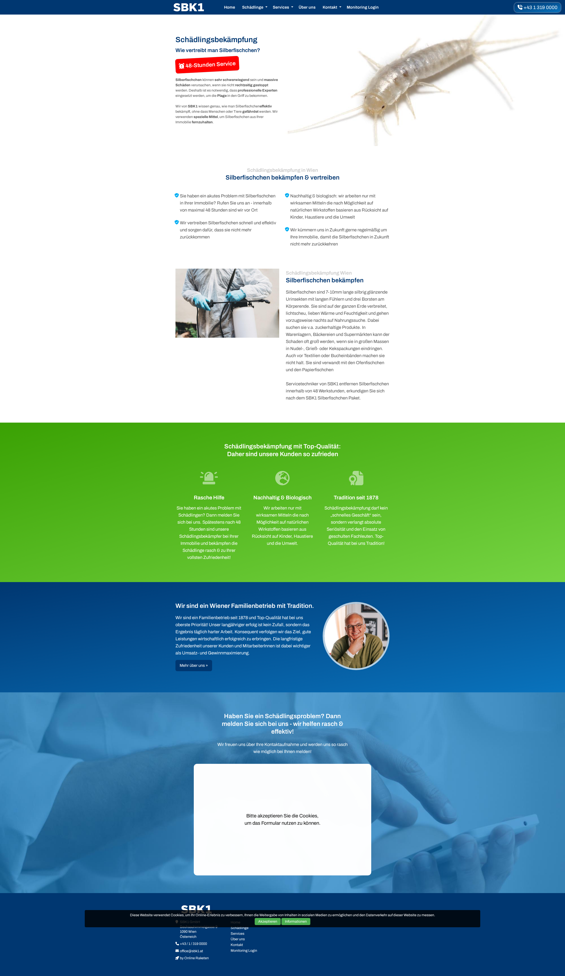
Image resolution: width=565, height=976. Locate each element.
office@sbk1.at (191, 951)
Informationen (296, 921)
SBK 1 (188, 7)
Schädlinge (252, 7)
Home (229, 7)
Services (281, 7)
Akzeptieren (267, 921)
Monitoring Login (363, 7)
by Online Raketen (194, 958)
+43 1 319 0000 (539, 7)
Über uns (307, 7)
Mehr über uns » (194, 665)
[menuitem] (229, 7)
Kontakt (330, 7)
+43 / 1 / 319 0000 (193, 944)
